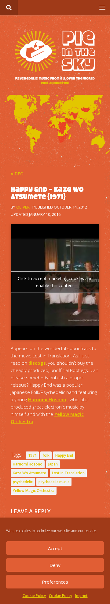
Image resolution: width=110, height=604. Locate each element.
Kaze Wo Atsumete (29, 473)
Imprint (81, 595)
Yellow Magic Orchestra (33, 490)
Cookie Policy (34, 595)
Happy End (64, 455)
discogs (37, 363)
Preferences (55, 582)
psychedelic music (53, 481)
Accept (55, 548)
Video (17, 174)
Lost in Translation (68, 473)
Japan (53, 464)
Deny (55, 565)
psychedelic (23, 481)
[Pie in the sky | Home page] (55, 58)
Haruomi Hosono (47, 399)
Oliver (23, 207)
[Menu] (102, 7)
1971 (32, 455)
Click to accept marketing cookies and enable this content (55, 282)
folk (46, 455)
